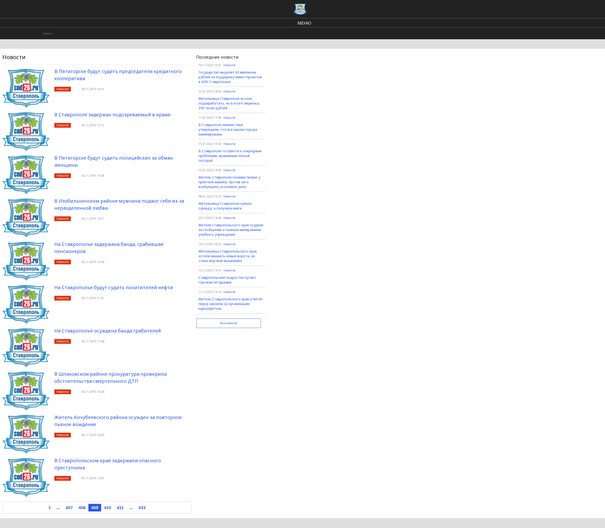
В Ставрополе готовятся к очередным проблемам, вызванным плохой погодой (230, 156)
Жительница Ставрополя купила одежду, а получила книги (225, 205)
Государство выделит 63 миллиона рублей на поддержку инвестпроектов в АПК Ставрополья (230, 77)
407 (69, 507)
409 (94, 507)
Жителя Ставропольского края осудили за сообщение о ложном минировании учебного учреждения (231, 230)
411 (120, 507)
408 (82, 507)
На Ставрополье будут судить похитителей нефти (113, 287)
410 (107, 507)
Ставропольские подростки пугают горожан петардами (227, 279)
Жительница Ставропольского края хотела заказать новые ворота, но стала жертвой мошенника (228, 256)
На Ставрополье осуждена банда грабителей (107, 330)
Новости (63, 89)
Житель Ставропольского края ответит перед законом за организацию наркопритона (231, 304)
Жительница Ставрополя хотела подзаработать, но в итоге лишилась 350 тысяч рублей (229, 103)
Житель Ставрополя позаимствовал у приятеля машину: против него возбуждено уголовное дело (229, 182)
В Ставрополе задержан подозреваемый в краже (112, 114)
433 (142, 507)
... (58, 507)
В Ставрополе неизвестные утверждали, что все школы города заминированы (228, 129)
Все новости (228, 323)
